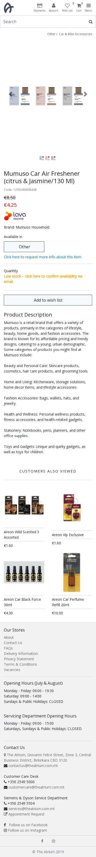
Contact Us (13, 642)
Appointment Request (26, 814)
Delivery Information (21, 653)
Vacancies (12, 669)
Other (51, 34)
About (9, 637)
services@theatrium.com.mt (31, 808)
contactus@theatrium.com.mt (33, 765)
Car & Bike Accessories (75, 34)
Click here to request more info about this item (42, 256)
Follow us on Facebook (28, 824)
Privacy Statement (19, 658)
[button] (10, 94)
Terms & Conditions (20, 664)
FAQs (8, 648)
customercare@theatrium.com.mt (36, 787)
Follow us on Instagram (27, 830)
